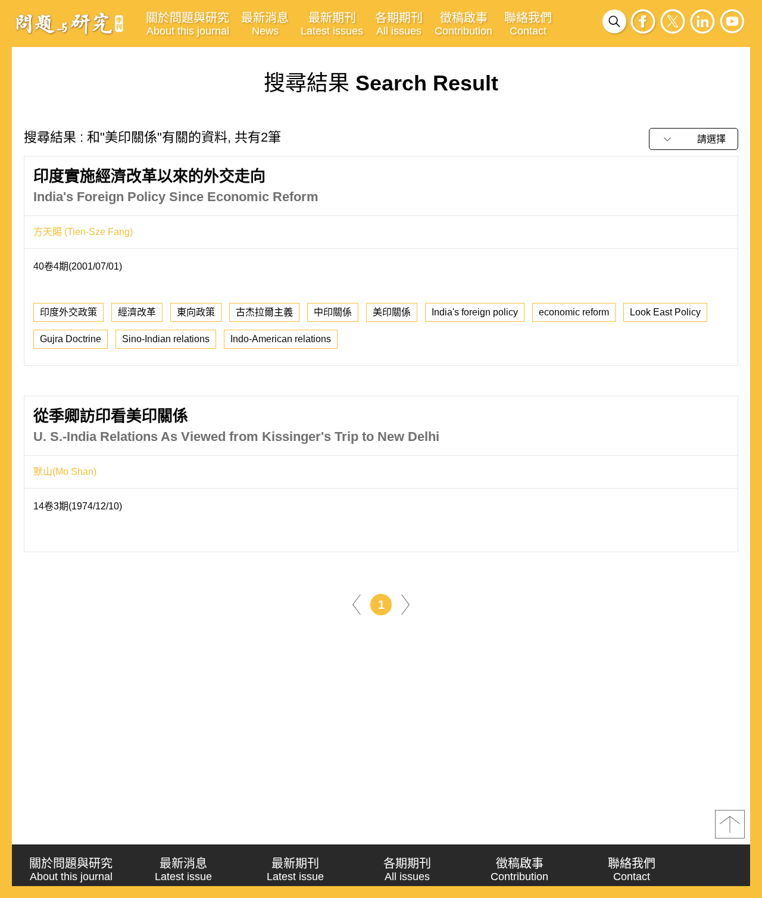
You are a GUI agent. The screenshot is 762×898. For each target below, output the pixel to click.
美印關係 (392, 312)
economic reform (574, 312)
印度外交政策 (68, 312)
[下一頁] (405, 604)
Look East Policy (665, 312)
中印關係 (333, 312)
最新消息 (265, 24)
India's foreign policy (475, 312)
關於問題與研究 (187, 24)
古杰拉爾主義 (264, 312)
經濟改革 (137, 312)
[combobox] (693, 139)
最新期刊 (332, 24)
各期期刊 (399, 24)
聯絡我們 (528, 24)
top (730, 824)
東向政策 (196, 312)
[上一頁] (356, 604)
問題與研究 (69, 23)
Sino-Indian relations (166, 339)
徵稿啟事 (463, 24)
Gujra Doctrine (70, 339)
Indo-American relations (280, 339)
